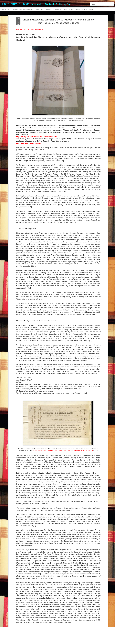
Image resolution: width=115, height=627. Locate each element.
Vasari (71, 9)
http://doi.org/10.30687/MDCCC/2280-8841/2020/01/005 (37, 136)
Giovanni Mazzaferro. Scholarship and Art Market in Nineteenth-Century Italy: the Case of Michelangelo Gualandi (58, 21)
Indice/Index (49, 9)
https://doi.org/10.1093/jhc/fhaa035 (29, 143)
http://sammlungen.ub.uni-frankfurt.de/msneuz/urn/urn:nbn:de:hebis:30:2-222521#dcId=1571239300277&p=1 (63, 450)
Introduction (39, 9)
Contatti (77, 9)
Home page (17, 9)
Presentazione (28, 9)
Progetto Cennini (61, 9)
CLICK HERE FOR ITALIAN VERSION (29, 30)
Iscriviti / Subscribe (88, 9)
